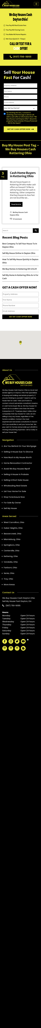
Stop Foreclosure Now (14, 497)
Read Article (16, 204)
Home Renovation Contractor (18, 463)
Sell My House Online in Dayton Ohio (18, 253)
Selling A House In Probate (16, 474)
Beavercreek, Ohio (12, 533)
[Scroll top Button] (37, 1023)
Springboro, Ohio (12, 545)
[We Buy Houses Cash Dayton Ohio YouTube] (23, 641)
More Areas (9, 584)
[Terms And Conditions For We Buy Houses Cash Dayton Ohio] (4, 648)
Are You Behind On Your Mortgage (20, 446)
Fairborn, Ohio (10, 567)
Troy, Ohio (8, 579)
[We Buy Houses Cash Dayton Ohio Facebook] (4, 641)
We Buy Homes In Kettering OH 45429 (19, 269)
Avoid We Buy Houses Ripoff (17, 468)
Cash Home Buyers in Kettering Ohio (23, 174)
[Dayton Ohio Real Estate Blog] (23, 648)
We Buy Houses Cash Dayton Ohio (18, 598)
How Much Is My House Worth (18, 457)
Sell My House (10, 508)
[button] (20, 343)
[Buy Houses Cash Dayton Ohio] (20, 380)
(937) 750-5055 (22, 56)
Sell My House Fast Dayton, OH (16, 601)
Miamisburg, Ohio (12, 539)
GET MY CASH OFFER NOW (18, 129)
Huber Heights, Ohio (13, 528)
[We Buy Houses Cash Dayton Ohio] (10, 4)
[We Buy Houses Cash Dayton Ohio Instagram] (10, 641)
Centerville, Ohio (11, 550)
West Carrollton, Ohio (14, 522)
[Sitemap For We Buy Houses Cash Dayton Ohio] (17, 648)
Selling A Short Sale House (16, 480)
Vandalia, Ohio (11, 562)
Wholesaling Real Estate (15, 485)
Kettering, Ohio (11, 556)
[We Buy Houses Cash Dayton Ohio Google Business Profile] (32, 646)
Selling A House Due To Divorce (18, 451)
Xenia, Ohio (9, 573)
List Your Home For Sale (15, 491)
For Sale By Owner (12, 502)
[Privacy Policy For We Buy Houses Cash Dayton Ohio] (10, 648)
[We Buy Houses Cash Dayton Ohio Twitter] (17, 641)
